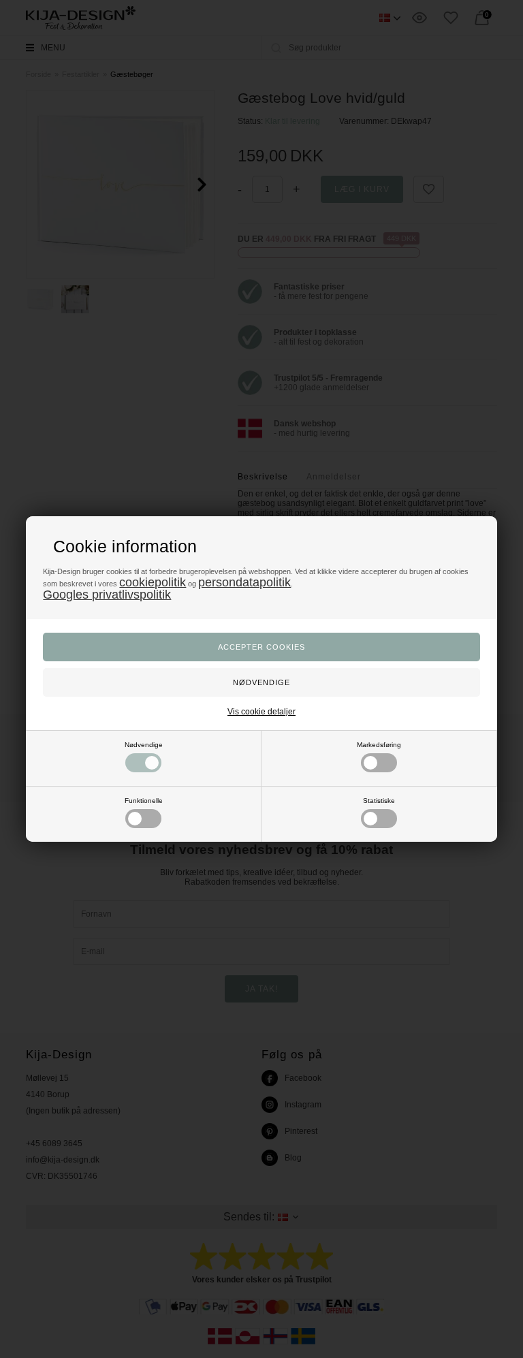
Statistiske (379, 800)
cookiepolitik (152, 582)
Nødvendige (144, 744)
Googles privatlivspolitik (107, 594)
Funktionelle (144, 800)
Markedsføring (379, 744)
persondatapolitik (244, 582)
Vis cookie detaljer (261, 711)
